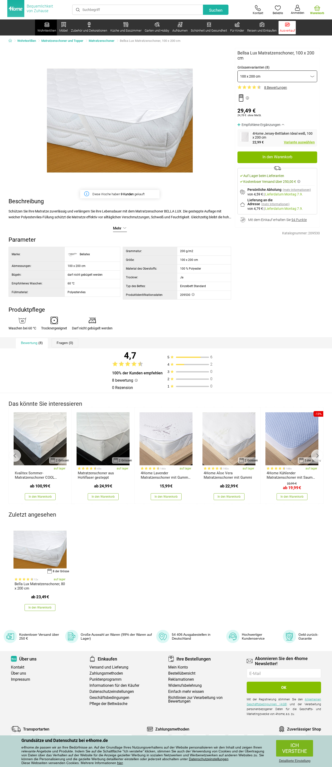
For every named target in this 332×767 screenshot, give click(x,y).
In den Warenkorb (277, 157)
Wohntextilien (26, 41)
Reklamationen (181, 679)
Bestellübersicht (181, 673)
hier (120, 763)
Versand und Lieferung (108, 667)
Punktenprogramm (105, 679)
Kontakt (17, 667)
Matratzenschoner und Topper (62, 41)
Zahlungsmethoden (106, 673)
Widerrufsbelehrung (185, 685)
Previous (15, 456)
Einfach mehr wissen (186, 691)
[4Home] (12, 41)
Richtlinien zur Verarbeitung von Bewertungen (195, 699)
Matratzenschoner (101, 41)
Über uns (18, 673)
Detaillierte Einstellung (294, 761)
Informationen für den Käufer (114, 685)
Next (317, 456)
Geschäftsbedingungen (109, 697)
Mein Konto (178, 667)
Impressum (20, 679)
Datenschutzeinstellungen (208, 759)
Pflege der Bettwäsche (108, 703)
